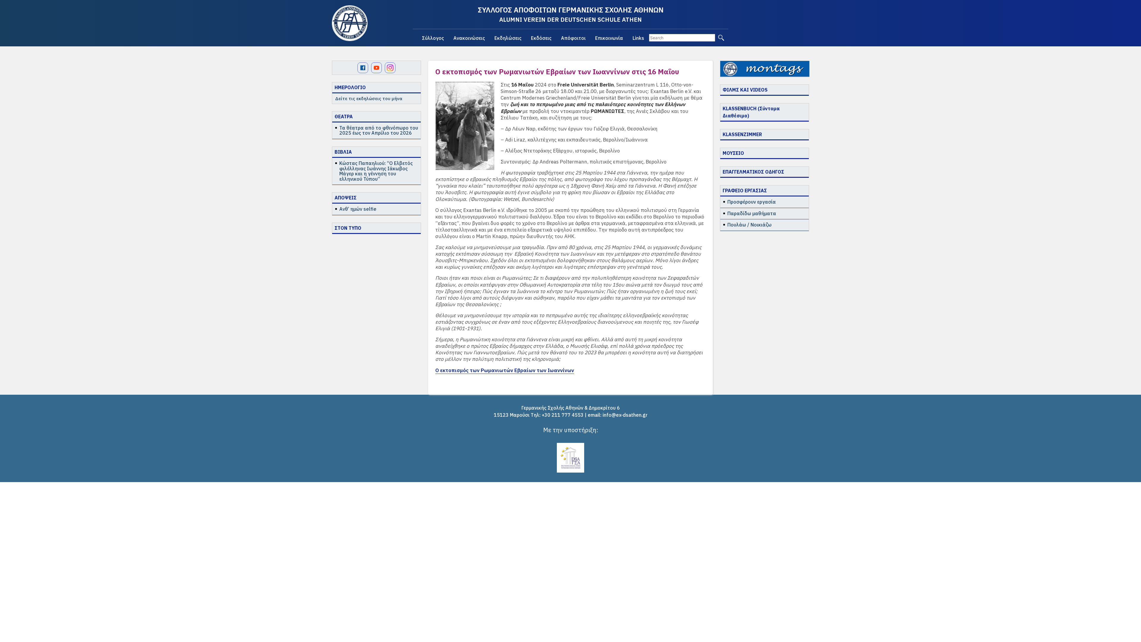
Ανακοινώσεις (469, 38)
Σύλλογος (433, 38)
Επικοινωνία (609, 38)
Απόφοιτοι (573, 38)
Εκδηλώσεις (507, 38)
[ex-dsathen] (350, 23)
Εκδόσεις (541, 38)
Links (638, 38)
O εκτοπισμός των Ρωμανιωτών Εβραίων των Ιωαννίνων (504, 370)
